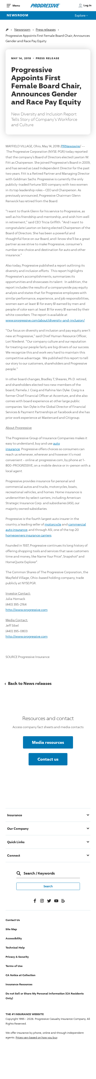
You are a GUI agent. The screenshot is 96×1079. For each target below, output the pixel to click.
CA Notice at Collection (20, 975)
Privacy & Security (17, 956)
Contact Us (13, 920)
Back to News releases (28, 683)
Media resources (48, 742)
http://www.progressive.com (27, 610)
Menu (16, 5)
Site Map (11, 929)
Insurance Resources (19, 984)
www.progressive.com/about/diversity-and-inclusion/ (45, 320)
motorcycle (53, 524)
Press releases (46, 29)
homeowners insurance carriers (28, 535)
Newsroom (17, 15)
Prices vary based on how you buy (36, 1037)
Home (7, 30)
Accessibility (14, 938)
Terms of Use (14, 966)
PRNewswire (70, 146)
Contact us (48, 759)
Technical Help (15, 947)
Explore (80, 15)
